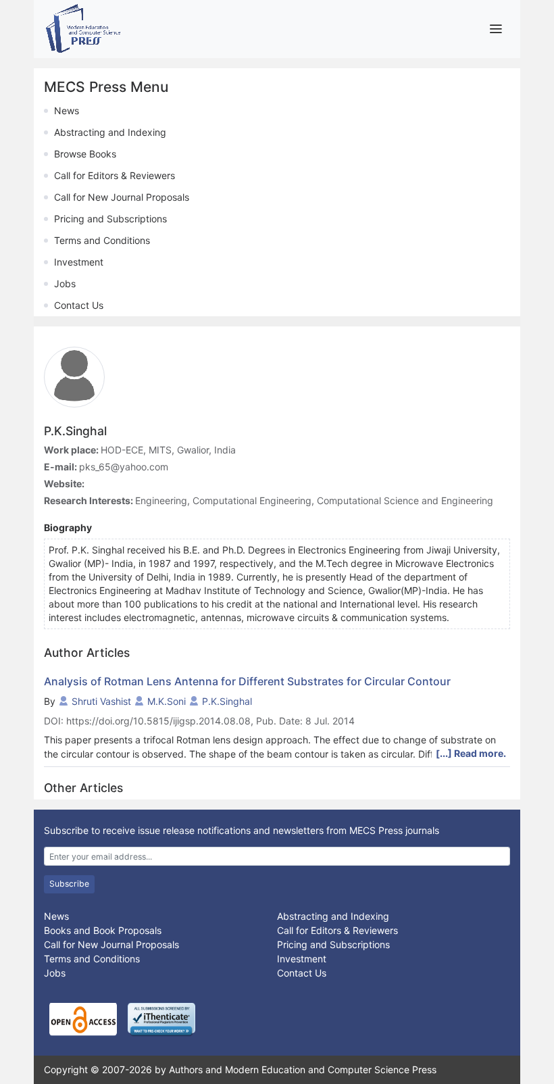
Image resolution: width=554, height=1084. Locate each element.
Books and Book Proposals (102, 930)
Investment (78, 262)
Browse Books (85, 153)
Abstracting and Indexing (110, 132)
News (66, 110)
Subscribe (69, 884)
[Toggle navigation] (495, 28)
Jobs (65, 283)
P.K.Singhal (227, 701)
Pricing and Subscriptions (110, 218)
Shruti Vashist (101, 701)
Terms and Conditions (102, 240)
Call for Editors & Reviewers (114, 175)
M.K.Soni (166, 701)
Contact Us (78, 305)
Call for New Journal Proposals (121, 197)
